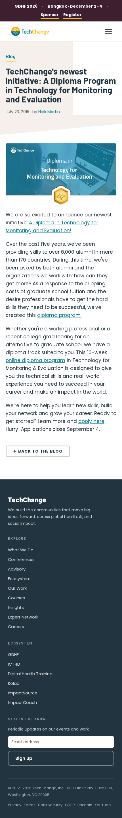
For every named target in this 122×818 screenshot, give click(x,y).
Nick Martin (49, 112)
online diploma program (35, 360)
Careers (16, 627)
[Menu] (108, 31)
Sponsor (50, 14)
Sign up (23, 758)
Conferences (21, 559)
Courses (16, 598)
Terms (29, 805)
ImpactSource (22, 693)
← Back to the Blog (38, 451)
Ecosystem (19, 579)
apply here (91, 421)
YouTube (103, 805)
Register (72, 14)
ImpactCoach (22, 702)
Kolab (14, 683)
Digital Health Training (30, 674)
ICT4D (14, 664)
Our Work (17, 588)
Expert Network (23, 617)
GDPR (70, 805)
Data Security (50, 805)
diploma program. (59, 315)
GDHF (13, 654)
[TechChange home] (30, 31)
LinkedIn (84, 805)
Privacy (14, 805)
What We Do (20, 550)
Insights (16, 607)
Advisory (17, 569)
